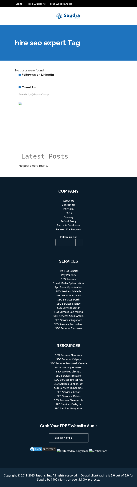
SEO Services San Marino (68, 312)
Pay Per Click (68, 275)
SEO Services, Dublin (68, 396)
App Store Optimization (68, 287)
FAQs (68, 213)
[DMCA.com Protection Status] (43, 451)
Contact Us (68, 204)
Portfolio (68, 209)
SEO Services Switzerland (68, 324)
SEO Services (68, 279)
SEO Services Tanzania (68, 328)
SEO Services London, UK (68, 383)
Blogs (19, 3)
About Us (68, 200)
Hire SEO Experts (36, 3)
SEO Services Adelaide (68, 291)
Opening (68, 217)
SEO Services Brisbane (69, 375)
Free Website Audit (61, 3)
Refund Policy (68, 221)
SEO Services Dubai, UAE (68, 388)
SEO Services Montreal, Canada (68, 363)
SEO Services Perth (68, 299)
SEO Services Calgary (68, 359)
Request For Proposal (68, 229)
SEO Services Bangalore (68, 408)
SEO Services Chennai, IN (68, 400)
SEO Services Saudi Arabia (68, 316)
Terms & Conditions (68, 225)
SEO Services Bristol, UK (68, 379)
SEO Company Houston (68, 367)
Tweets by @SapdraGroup (34, 94)
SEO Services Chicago (68, 371)
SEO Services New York (68, 355)
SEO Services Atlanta (68, 295)
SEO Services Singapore (68, 320)
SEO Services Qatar (68, 307)
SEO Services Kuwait (68, 392)
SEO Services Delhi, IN (68, 404)
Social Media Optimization (68, 283)
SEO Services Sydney (68, 303)
